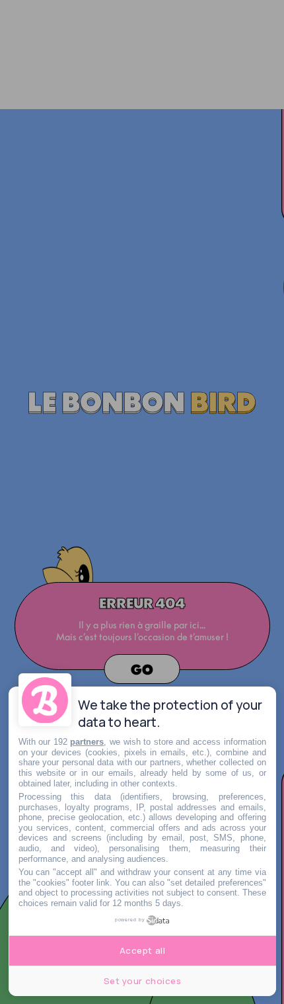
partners (87, 742)
